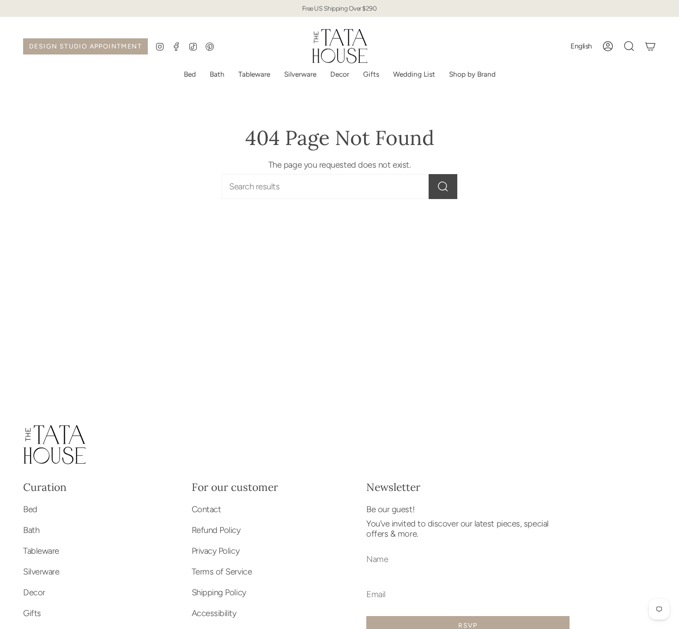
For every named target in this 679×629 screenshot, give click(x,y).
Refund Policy (216, 530)
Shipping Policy (219, 592)
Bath (31, 530)
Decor (34, 592)
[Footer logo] (54, 444)
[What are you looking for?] (443, 186)
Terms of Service (222, 572)
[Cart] (650, 46)
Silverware (41, 572)
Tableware (41, 551)
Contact (206, 509)
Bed (30, 509)
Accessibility (214, 613)
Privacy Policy (216, 551)
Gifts (32, 613)
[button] (414, 74)
